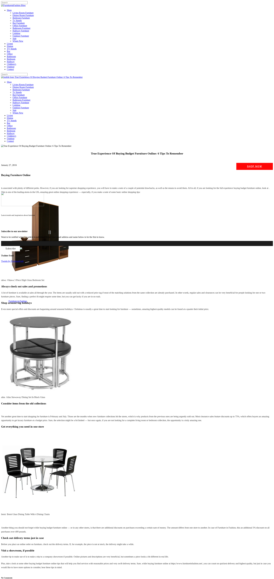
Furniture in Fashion (18, 301)
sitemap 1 (5, 226)
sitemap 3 (23, 226)
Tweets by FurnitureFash (12, 261)
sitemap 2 (14, 226)
